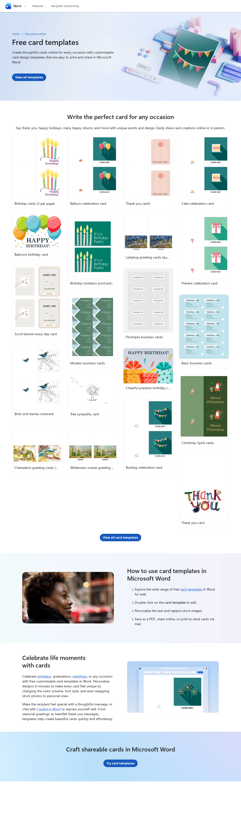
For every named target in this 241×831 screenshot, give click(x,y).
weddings (79, 676)
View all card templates (120, 537)
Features (37, 6)
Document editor (36, 34)
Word (17, 6)
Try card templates (120, 763)
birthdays (44, 676)
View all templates (29, 77)
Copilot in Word (49, 709)
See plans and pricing (65, 6)
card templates (191, 589)
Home (16, 34)
